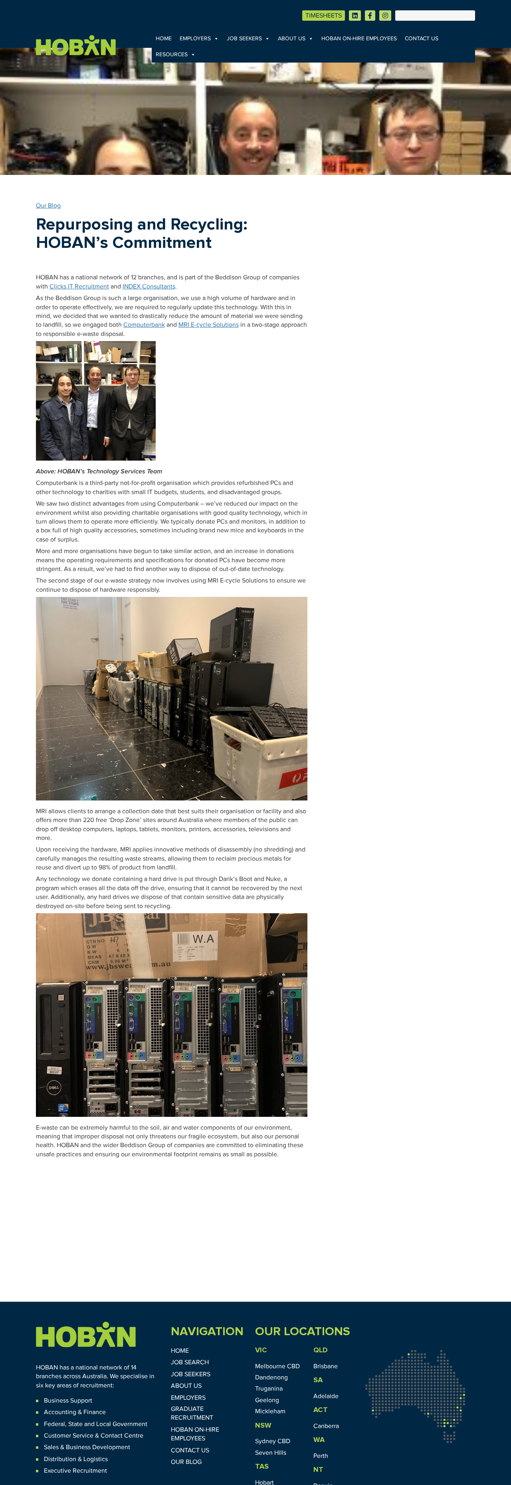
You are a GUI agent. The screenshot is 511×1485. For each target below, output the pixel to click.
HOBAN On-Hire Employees (359, 38)
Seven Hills (270, 1453)
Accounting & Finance (75, 1412)
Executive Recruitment (75, 1470)
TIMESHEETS (323, 15)
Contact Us (421, 38)
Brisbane (325, 1366)
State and (81, 1424)
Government (129, 1424)
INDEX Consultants (149, 286)
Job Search (190, 1362)
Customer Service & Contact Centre (93, 1435)
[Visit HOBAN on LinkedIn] (355, 15)
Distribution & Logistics (76, 1459)
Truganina (269, 1388)
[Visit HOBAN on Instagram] (385, 15)
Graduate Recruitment (192, 1413)
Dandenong (271, 1377)
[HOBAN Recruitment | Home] (86, 1334)
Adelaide (326, 1396)
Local (103, 1424)
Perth (320, 1456)
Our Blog (48, 205)
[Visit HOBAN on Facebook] (370, 15)
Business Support (68, 1400)
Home (164, 38)
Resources (172, 54)
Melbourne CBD (277, 1366)
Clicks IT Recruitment (79, 286)
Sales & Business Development (87, 1447)
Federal (54, 1424)
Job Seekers (244, 38)
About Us (291, 38)
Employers (195, 38)
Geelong (267, 1400)
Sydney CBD (272, 1441)
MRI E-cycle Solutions (208, 325)
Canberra (326, 1426)
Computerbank (144, 325)
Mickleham (270, 1411)
